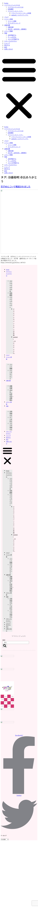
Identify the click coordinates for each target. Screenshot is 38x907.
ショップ (7, 43)
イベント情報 (8, 19)
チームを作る (12, 37)
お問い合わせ (8, 49)
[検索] (4, 646)
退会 (5, 47)
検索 (3, 640)
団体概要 (10, 9)
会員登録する (12, 35)
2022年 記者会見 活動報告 (17, 29)
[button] (19, 87)
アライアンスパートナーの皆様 (21, 13)
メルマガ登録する (13, 39)
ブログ (6, 17)
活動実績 (7, 25)
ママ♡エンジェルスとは (12, 5)
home (6, 3)
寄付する (7, 45)
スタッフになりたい (10, 41)
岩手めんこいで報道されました (15, 186)
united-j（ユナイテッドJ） (20, 15)
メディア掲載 (8, 31)
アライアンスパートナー (15, 11)
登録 (5, 33)
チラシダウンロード (14, 23)
